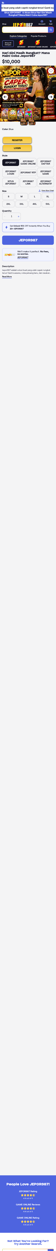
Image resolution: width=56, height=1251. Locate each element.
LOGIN (17, 148)
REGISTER (17, 140)
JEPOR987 (28, 240)
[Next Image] (51, 97)
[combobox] (25, 30)
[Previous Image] (5, 97)
